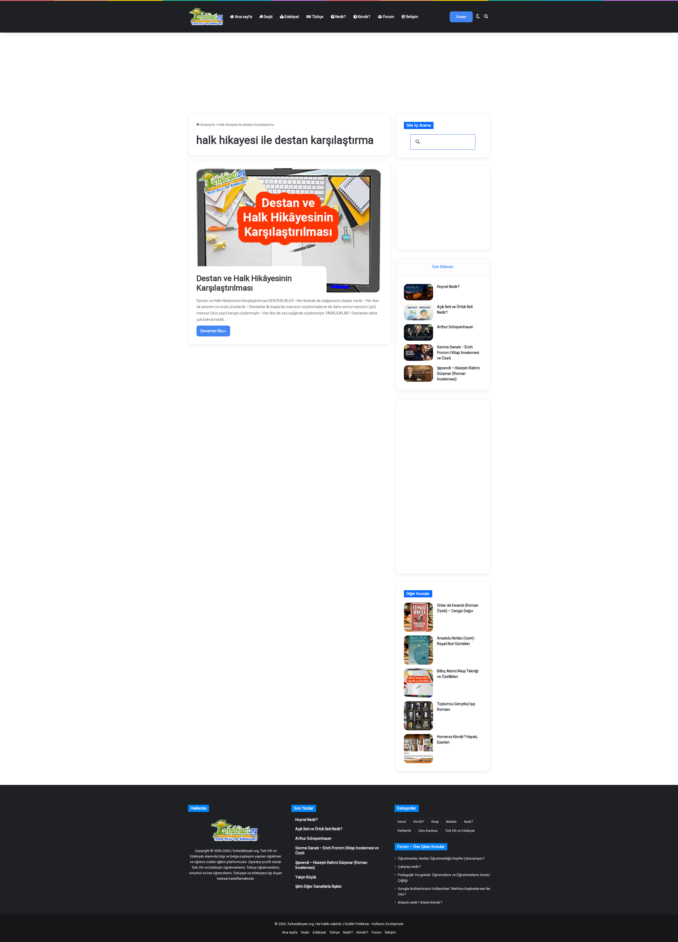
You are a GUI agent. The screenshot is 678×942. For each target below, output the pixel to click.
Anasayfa (207, 125)
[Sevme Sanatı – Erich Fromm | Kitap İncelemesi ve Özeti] (418, 352)
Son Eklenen (442, 266)
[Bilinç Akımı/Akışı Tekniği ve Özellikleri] (418, 682)
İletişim (411, 17)
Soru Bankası (428, 831)
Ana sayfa (243, 17)
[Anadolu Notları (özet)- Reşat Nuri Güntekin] (418, 650)
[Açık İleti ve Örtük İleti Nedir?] (418, 312)
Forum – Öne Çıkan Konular (421, 846)
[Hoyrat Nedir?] (418, 292)
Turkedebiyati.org (300, 924)
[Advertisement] (339, 71)
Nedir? (340, 17)
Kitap (435, 822)
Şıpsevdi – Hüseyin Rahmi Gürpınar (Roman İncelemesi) (458, 373)
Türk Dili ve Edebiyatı (460, 831)
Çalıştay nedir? (409, 866)
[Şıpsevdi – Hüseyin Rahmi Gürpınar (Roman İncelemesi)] (418, 373)
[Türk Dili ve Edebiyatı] (207, 16)
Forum (388, 17)
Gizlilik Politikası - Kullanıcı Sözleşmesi (374, 924)
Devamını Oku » (213, 331)
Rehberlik (404, 831)
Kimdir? (363, 17)
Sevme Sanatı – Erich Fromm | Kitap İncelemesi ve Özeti (458, 352)
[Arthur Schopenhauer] (418, 332)
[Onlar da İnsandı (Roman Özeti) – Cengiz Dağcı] (418, 617)
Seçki (268, 17)
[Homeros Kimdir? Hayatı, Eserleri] (418, 748)
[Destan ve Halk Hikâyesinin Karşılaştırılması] (290, 230)
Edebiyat (291, 17)
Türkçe (317, 17)
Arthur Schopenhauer (455, 327)
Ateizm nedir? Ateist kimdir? (420, 902)
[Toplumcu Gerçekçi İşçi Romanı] (418, 715)
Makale (451, 822)
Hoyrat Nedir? (448, 287)
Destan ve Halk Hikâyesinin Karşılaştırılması (244, 283)
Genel (402, 822)
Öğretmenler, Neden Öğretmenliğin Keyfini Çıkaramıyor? (441, 858)
